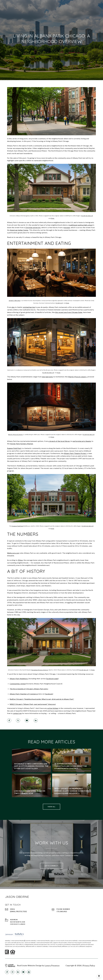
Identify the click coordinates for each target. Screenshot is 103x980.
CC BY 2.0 (59, 303)
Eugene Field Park (14, 448)
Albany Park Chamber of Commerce (24, 694)
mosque (67, 227)
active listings (52, 708)
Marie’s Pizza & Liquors (77, 377)
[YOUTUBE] (23, 972)
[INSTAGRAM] (12, 972)
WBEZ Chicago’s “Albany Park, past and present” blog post (33, 704)
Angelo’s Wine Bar (14, 300)
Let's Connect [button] (51, 866)
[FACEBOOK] (7, 972)
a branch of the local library (59, 441)
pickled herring (29, 307)
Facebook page (52, 679)
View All (51, 806)
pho (13, 307)
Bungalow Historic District (39, 670)
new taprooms (47, 377)
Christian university (33, 227)
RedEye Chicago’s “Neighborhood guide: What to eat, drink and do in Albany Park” (42, 699)
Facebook (49, 694)
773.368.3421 (62, 911)
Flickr (67, 303)
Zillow (20, 560)
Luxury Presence (52, 965)
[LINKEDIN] (18, 972)
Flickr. (53, 218)
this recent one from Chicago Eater (68, 312)
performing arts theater (82, 441)
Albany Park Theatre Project (75, 453)
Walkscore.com (13, 553)
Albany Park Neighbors (19, 679)
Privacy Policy (89, 965)
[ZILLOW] (29, 972)
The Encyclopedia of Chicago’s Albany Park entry (29, 689)
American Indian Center (19, 230)
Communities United (18, 684)
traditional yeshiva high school (81, 225)
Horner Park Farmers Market (21, 444)
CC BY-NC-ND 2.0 (48, 372)
